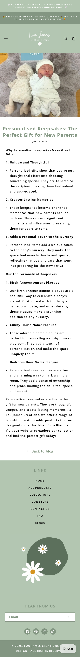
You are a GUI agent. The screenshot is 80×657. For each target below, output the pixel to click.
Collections (40, 494)
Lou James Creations (41, 646)
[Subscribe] (68, 617)
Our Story (40, 501)
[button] (6, 38)
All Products (40, 487)
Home (40, 480)
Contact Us (40, 509)
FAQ (40, 516)
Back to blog (42, 451)
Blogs (40, 523)
